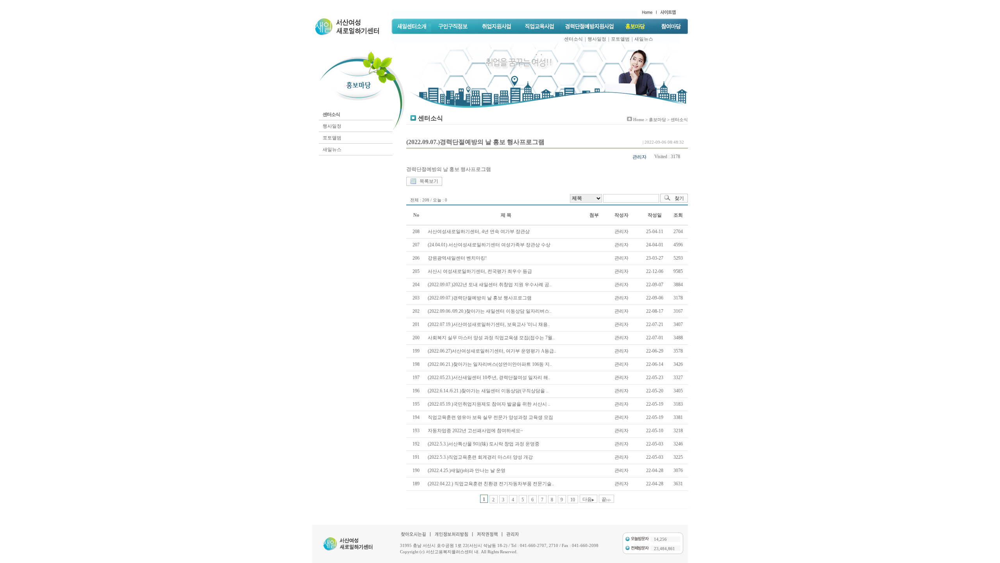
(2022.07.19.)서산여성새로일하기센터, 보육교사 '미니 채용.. (489, 324)
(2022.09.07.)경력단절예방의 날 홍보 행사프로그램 (480, 298)
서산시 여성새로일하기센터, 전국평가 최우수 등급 (480, 271)
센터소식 (573, 39)
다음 (588, 499)
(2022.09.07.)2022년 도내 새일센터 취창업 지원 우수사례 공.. (490, 284)
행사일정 (597, 39)
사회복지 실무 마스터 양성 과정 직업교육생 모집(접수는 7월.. (491, 337)
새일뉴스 (643, 39)
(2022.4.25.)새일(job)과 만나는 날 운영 (466, 470)
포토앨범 (620, 39)
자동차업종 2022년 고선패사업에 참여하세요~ (475, 430)
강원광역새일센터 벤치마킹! (457, 258)
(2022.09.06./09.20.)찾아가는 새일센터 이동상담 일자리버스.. (490, 311)
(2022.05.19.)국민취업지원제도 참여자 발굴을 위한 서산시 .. (489, 404)
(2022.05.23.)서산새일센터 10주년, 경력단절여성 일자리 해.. (489, 377)
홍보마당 (657, 119)
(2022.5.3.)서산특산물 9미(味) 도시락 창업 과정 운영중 (483, 444)
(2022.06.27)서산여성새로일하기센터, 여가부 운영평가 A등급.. (492, 351)
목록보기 (429, 181)
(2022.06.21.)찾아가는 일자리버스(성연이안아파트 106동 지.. (490, 364)
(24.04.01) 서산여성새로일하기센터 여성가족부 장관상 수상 (489, 245)
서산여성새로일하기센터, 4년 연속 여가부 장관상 (479, 231)
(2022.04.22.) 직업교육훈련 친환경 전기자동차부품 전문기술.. (491, 483)
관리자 (639, 157)
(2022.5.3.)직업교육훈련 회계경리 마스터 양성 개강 (480, 457)
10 (572, 499)
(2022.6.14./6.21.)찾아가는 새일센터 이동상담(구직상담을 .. (488, 391)
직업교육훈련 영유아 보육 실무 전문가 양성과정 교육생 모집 (490, 417)
